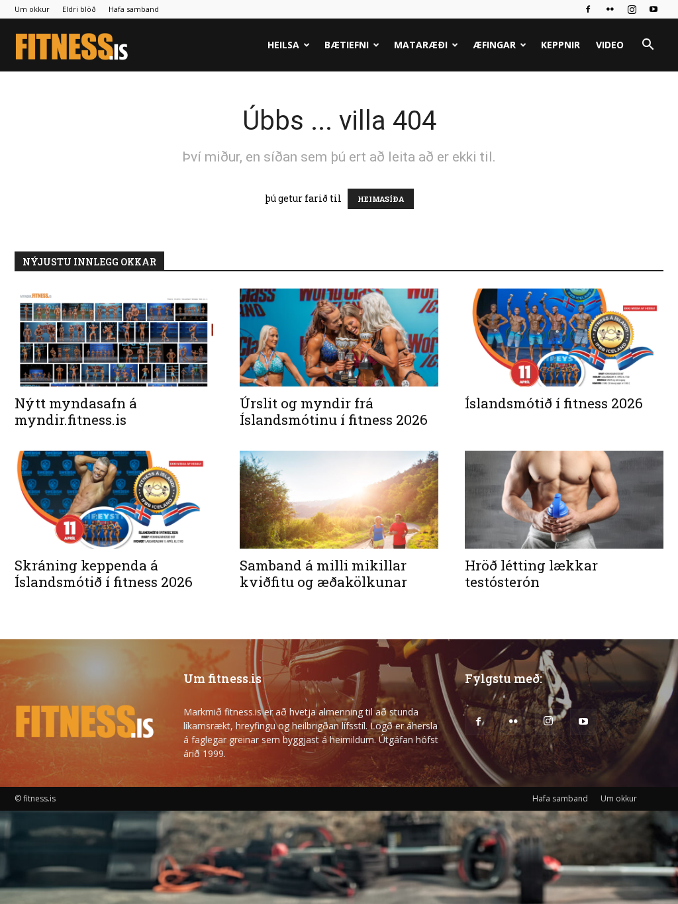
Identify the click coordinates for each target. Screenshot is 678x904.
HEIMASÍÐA (381, 199)
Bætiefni (346, 44)
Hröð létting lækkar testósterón (531, 573)
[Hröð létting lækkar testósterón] (564, 500)
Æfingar (494, 44)
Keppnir (560, 44)
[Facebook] (588, 9)
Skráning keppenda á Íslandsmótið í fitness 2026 (104, 573)
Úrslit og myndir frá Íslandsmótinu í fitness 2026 (334, 411)
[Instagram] (632, 9)
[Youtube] (653, 9)
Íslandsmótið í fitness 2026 (554, 403)
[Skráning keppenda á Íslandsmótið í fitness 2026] (114, 500)
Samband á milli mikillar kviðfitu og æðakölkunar (323, 573)
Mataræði (421, 44)
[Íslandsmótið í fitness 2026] (564, 337)
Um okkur (32, 9)
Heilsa (283, 44)
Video (610, 44)
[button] (647, 46)
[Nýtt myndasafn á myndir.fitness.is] (114, 337)
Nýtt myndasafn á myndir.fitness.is (76, 411)
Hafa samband (134, 9)
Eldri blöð (79, 9)
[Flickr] (610, 9)
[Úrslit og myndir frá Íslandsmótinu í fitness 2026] (339, 337)
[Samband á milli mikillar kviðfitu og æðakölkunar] (339, 500)
